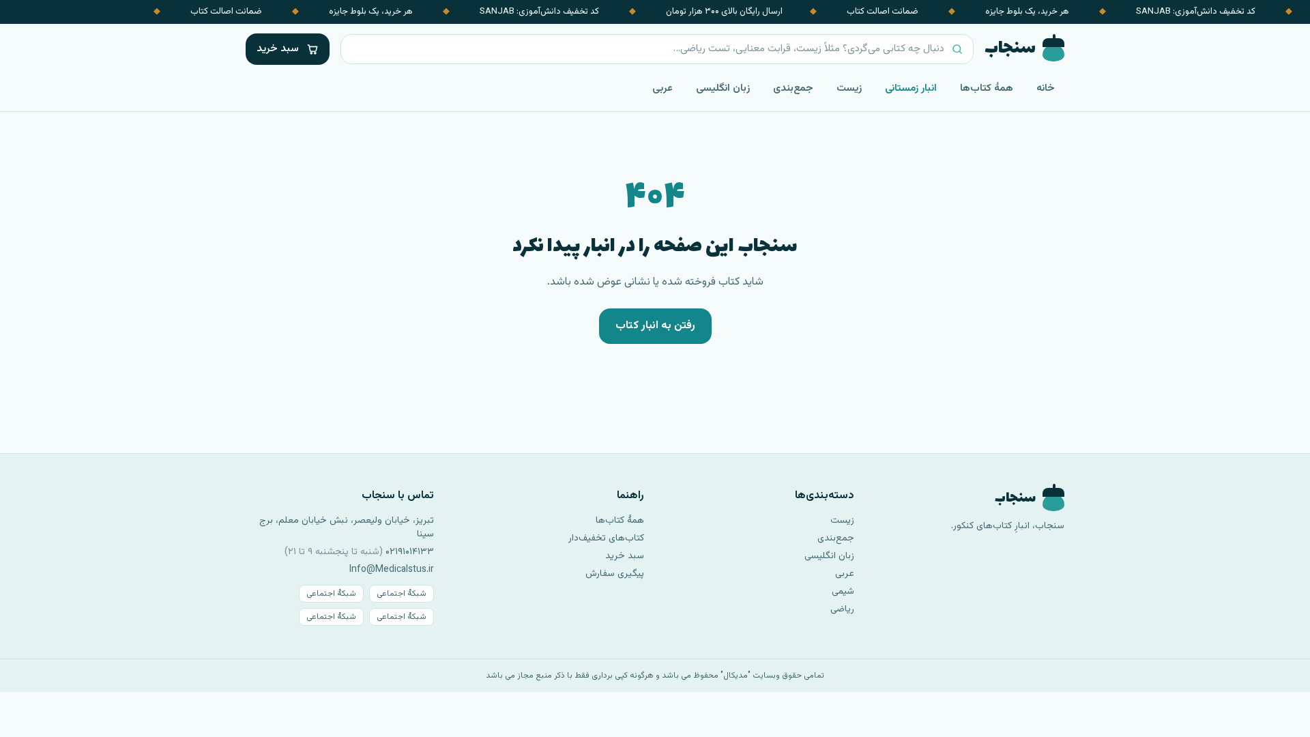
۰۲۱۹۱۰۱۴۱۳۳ (409, 552)
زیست (849, 88)
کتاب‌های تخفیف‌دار (606, 538)
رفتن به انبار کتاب (655, 325)
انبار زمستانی (911, 88)
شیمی (843, 591)
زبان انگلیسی (723, 88)
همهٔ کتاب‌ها (986, 88)
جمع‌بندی (793, 88)
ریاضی (842, 609)
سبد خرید (624, 556)
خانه (1045, 88)
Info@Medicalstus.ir (391, 569)
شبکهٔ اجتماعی (401, 594)
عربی (662, 88)
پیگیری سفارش (614, 573)
